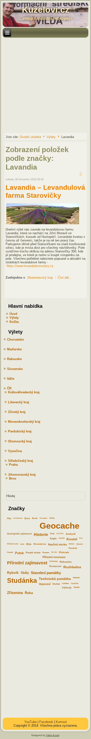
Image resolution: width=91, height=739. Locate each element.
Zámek (76, 587)
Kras (81, 538)
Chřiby (52, 518)
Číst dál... (65, 277)
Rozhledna (72, 567)
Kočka (14, 322)
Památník (73, 548)
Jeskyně (71, 534)
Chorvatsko (43, 518)
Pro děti (54, 552)
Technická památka (55, 579)
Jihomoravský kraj (40, 277)
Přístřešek (53, 561)
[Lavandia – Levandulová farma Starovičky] (43, 224)
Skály (25, 573)
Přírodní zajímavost (27, 562)
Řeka (29, 593)
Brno (27, 518)
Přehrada (64, 552)
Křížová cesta (12, 544)
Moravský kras (39, 544)
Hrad (52, 534)
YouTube (30, 722)
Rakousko (66, 561)
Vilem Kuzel (52, 735)
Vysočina (74, 583)
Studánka (22, 580)
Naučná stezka (57, 544)
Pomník (10, 552)
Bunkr (35, 518)
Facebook (46, 722)
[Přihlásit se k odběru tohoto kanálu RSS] (81, 174)
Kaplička (62, 538)
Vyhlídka (65, 583)
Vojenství (44, 584)
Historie (41, 535)
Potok (19, 553)
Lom (22, 544)
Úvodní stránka (30, 137)
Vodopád (76, 577)
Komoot (61, 722)
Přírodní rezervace (54, 557)
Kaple (53, 538)
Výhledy (67, 587)
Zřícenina (15, 593)
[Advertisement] (45, 84)
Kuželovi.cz (45, 10)
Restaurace (55, 566)
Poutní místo (33, 552)
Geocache (59, 525)
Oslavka (79, 544)
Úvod (13, 314)
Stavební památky (46, 573)
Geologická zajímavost (19, 534)
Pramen (45, 552)
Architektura (18, 518)
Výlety (51, 137)
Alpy (9, 518)
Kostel (71, 539)
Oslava (71, 544)
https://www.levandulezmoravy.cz (30, 266)
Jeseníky (60, 533)
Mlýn (29, 544)
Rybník (13, 573)
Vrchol (56, 584)
